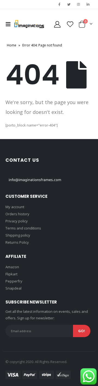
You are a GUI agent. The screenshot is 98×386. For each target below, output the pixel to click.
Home (11, 45)
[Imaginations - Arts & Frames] (29, 24)
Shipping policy (17, 235)
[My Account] (57, 24)
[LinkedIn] (88, 4)
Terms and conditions (23, 228)
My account (14, 206)
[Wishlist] (70, 24)
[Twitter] (69, 4)
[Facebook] (59, 4)
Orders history (17, 213)
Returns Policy (17, 242)
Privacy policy (16, 221)
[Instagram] (79, 4)
